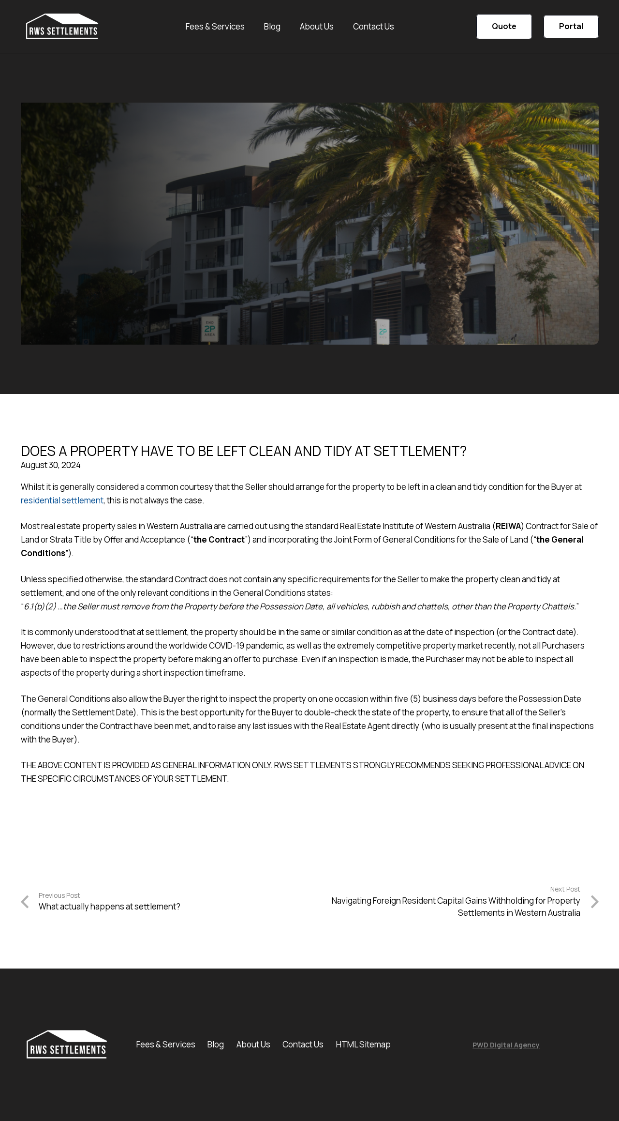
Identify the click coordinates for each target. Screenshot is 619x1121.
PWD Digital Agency (506, 1044)
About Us (253, 1044)
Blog (215, 1044)
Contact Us (303, 1044)
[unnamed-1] (62, 26)
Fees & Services (165, 1044)
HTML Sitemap (363, 1044)
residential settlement (62, 500)
